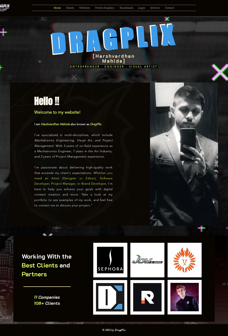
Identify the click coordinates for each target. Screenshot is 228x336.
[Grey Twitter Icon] (215, 165)
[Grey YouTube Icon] (215, 170)
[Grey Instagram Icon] (215, 175)
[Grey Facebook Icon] (215, 160)
